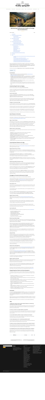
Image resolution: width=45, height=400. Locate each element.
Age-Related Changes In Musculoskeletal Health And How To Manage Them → (29, 340)
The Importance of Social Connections (28, 364)
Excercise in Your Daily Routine (27, 350)
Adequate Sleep (15, 49)
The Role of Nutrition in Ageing (27, 365)
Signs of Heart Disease (16, 39)
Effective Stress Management (16, 50)
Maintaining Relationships (26, 357)
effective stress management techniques (19, 250)
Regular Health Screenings (16, 51)
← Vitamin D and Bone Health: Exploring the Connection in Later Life (15, 340)
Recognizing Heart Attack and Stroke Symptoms (18, 52)
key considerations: (31, 209)
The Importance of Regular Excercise (28, 363)
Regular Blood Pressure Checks (17, 42)
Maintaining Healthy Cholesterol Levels (18, 43)
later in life (32, 268)
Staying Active (25, 362)
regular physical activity (22, 179)
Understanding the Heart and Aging (16, 35)
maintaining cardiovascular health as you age (19, 118)
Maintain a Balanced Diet (26, 355)
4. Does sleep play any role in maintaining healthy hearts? (20, 59)
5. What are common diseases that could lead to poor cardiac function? (21, 60)
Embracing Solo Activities (26, 349)
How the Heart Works (15, 36)
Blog (24, 346)
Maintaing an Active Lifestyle (27, 356)
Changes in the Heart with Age (17, 37)
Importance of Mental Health (27, 354)
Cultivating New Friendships (27, 348)
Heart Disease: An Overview (15, 38)
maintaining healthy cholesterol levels (24, 145)
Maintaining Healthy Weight (16, 48)
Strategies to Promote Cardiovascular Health (18, 44)
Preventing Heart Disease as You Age (17, 41)
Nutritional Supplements (26, 361)
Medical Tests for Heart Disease (17, 40)
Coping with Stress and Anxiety (27, 347)
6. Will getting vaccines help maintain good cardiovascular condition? (21, 61)
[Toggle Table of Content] (14, 70)
